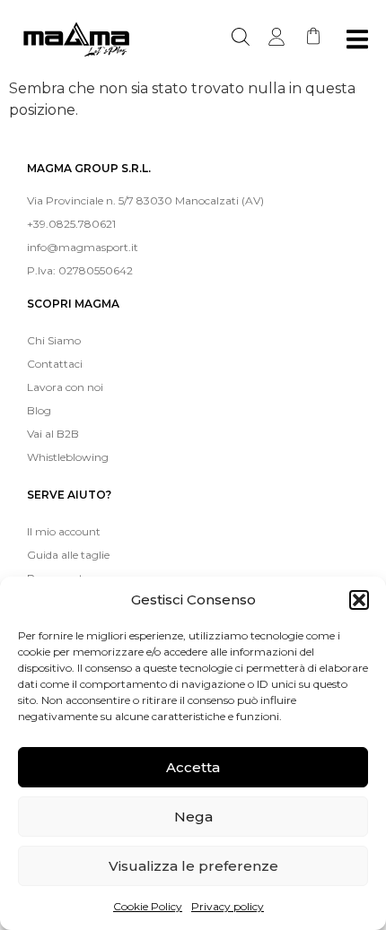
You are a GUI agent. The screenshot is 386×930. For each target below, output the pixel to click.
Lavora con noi (65, 387)
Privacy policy (227, 906)
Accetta (193, 767)
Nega (193, 816)
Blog (39, 410)
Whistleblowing (68, 457)
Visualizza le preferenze (193, 865)
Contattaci (55, 363)
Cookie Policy (147, 906)
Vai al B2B (53, 433)
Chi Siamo (54, 340)
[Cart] (313, 36)
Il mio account (64, 531)
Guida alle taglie (68, 554)
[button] (359, 600)
